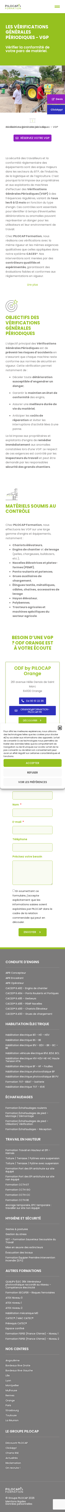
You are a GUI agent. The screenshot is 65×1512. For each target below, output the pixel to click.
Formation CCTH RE (17, 1200)
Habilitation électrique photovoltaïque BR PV (32, 1076)
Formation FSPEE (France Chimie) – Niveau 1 (32, 1333)
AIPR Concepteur (16, 973)
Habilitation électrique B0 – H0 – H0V (27, 1035)
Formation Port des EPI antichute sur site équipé (30, 1170)
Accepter (32, 763)
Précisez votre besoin (27, 856)
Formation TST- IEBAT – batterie (25, 1082)
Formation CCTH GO (18, 1189)
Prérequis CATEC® (16, 1323)
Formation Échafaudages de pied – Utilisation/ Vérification (27, 1122)
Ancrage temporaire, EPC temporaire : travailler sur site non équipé (28, 1206)
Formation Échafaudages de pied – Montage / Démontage (27, 1114)
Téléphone (19, 839)
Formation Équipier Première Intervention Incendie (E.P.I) (30, 1259)
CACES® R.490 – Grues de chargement (29, 1014)
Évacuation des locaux (19, 1252)
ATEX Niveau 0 (14, 1297)
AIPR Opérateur (15, 983)
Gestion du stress (16, 1234)
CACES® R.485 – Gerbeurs (21, 998)
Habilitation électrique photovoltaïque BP (30, 1071)
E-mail (17, 822)
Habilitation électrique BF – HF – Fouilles (29, 1066)
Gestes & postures (17, 1229)
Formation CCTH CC (18, 1195)
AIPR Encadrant (15, 978)
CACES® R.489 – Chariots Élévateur (26, 1008)
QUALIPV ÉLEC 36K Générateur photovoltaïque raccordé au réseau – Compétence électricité (28, 1284)
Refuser (32, 772)
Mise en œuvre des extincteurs (24, 1247)
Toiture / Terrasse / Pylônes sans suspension (32, 1158)
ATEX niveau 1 (14, 1303)
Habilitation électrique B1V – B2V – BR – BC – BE (32, 1047)
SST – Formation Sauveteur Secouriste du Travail (31, 1241)
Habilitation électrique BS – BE (23, 1040)
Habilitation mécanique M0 (22, 1313)
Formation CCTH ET (17, 1184)
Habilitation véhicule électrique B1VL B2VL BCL (32, 1053)
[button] (60, 728)
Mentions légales (16, 1501)
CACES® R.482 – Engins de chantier (26, 988)
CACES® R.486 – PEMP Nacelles (24, 1003)
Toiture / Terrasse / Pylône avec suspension (32, 1163)
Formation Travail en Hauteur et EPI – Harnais (28, 1151)
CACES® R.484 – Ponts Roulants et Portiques (32, 993)
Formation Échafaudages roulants (26, 1108)
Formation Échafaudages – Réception (28, 1129)
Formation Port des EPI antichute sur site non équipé (30, 1178)
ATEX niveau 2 (14, 1308)
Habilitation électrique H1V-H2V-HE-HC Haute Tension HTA (32, 1060)
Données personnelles (19, 1504)
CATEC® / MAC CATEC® (19, 1318)
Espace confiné (15, 1328)
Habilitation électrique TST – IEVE (25, 1087)
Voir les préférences (32, 782)
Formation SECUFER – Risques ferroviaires (30, 1292)
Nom (16, 804)
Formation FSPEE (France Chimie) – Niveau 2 (32, 1339)
